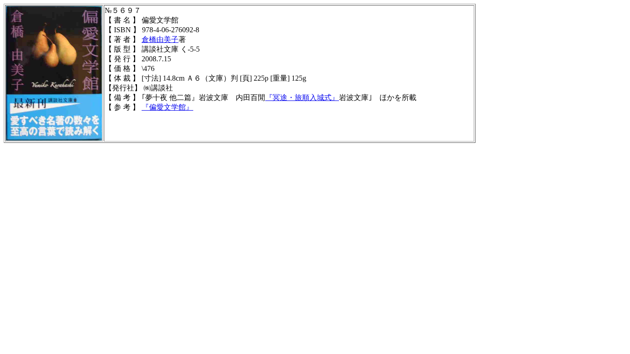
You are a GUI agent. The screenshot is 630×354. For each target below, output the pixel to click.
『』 (167, 107)
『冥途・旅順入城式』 (302, 97)
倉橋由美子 (160, 39)
